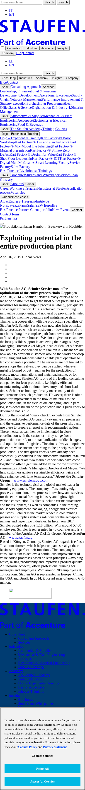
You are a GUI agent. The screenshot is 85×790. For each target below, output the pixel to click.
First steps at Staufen (52, 188)
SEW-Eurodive (46, 205)
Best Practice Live (13, 171)
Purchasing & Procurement (46, 103)
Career (29, 184)
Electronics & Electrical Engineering (44, 663)
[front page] (42, 44)
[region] (42, 748)
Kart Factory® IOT (46, 158)
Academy (47, 48)
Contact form (9, 214)
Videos (65, 175)
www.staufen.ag (20, 537)
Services (48, 87)
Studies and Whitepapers (43, 175)
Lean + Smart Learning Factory (46, 162)
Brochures (17, 175)
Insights (62, 48)
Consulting (14, 48)
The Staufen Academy (26, 129)
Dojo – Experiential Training (20, 133)
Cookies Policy (27, 747)
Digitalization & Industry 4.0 (52, 107)
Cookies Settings (42, 755)
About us (17, 184)
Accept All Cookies (42, 781)
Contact (28, 53)
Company (8, 53)
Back (5, 87)
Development (29, 95)
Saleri (31, 205)
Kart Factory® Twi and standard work (42, 142)
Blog (19, 53)
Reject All (42, 768)
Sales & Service (20, 107)
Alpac (4, 201)
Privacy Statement (55, 747)
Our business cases (15, 197)
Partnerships (8, 218)
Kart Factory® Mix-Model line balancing (38, 144)
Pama (23, 205)
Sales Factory (20, 167)
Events (65, 210)
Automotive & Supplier (27, 116)
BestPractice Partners (15, 210)
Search (49, 2)
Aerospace (25, 120)
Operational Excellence (55, 95)
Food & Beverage (30, 124)
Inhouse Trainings (39, 171)
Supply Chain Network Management (41, 97)
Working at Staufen (23, 188)
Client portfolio (41, 210)
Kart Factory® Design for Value (33, 154)
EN (11, 14)
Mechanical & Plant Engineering (41, 655)
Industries (31, 48)
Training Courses (54, 129)
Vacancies (18, 192)
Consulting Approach (25, 87)
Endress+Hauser (20, 201)
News (56, 210)
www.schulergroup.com (31, 480)
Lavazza (13, 205)
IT (10, 10)
